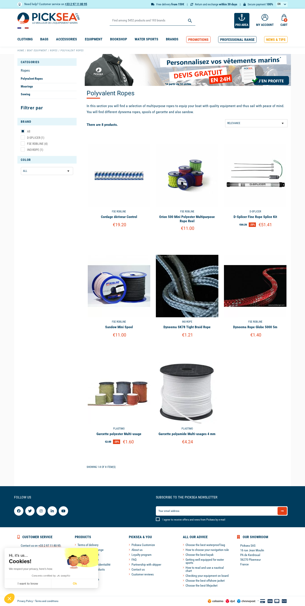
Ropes (25, 70)
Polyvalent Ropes (32, 78)
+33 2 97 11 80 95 (76, 4)
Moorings (27, 86)
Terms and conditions (46, 601)
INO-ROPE (35, 150)
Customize (118, 236)
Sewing (25, 94)
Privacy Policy (25, 601)
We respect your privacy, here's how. (31, 569)
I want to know (28, 583)
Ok (75, 583)
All (28, 131)
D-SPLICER (35, 137)
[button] (198, 39)
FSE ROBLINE (37, 143)
